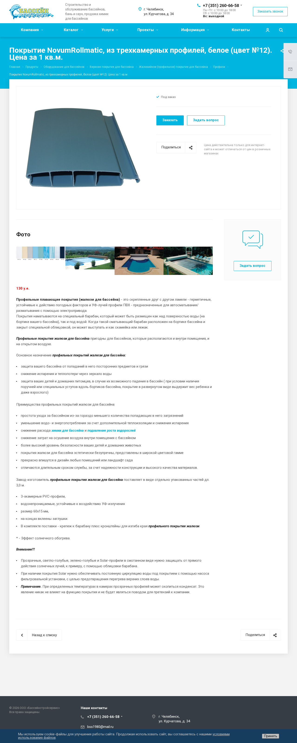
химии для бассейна (68, 430)
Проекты (146, 30)
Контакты (241, 30)
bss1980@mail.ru (100, 727)
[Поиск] (281, 30)
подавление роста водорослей (111, 430)
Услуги (108, 30)
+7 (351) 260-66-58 (221, 5)
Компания (30, 30)
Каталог (72, 30)
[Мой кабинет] (267, 30)
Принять (270, 736)
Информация (193, 30)
